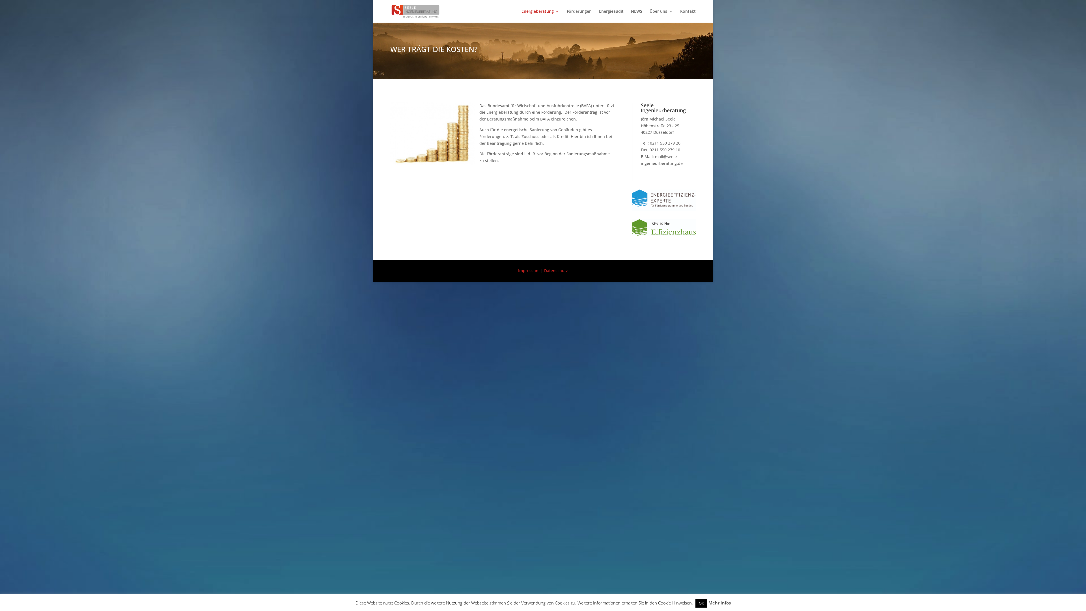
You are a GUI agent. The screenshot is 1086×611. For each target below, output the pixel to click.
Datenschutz (556, 270)
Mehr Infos (719, 603)
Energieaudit (611, 11)
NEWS (636, 11)
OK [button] (701, 603)
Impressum (529, 270)
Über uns (658, 11)
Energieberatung (538, 11)
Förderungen (579, 11)
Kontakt (688, 11)
